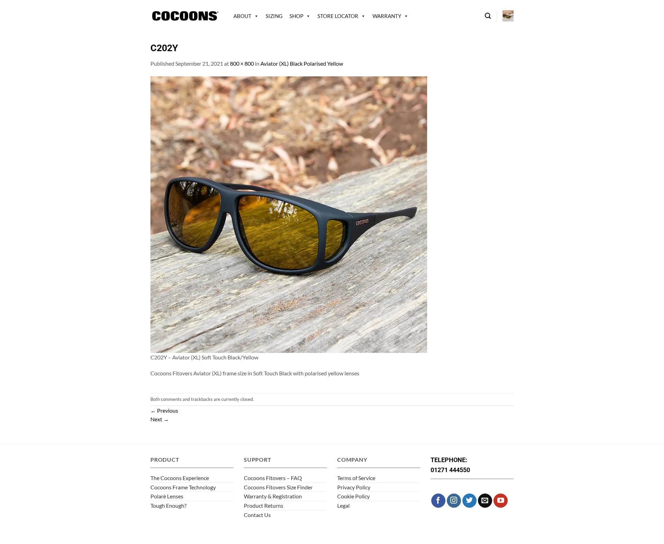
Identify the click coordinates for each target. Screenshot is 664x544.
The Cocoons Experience (179, 478)
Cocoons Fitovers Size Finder (278, 487)
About (242, 16)
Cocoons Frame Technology (183, 487)
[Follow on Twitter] (469, 501)
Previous (164, 410)
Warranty (386, 16)
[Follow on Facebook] (438, 501)
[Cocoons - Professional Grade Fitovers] (185, 16)
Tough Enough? (168, 505)
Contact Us (257, 515)
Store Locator (337, 16)
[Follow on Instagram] (454, 501)
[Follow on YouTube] (501, 501)
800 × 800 (242, 63)
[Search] (488, 16)
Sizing (274, 16)
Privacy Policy (353, 487)
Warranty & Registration (273, 496)
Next (159, 419)
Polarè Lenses (166, 496)
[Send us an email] (485, 501)
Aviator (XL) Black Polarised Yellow (301, 63)
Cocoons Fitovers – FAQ (273, 478)
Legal (343, 505)
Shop (296, 16)
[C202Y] (288, 213)
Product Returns (263, 505)
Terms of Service (356, 478)
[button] (508, 16)
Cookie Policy (353, 496)
